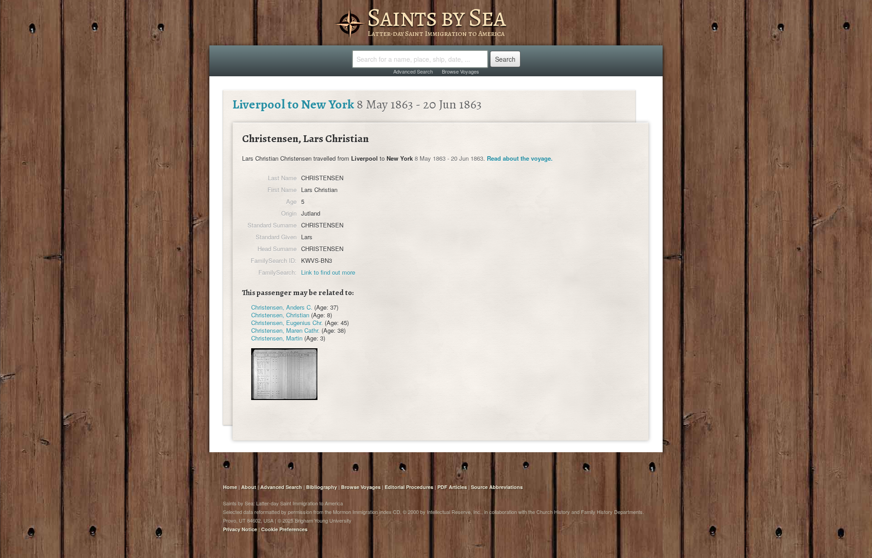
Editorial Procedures (409, 487)
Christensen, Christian (280, 315)
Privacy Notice (240, 529)
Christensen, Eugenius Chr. (287, 322)
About (248, 487)
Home (230, 487)
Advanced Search (413, 71)
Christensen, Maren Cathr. (285, 330)
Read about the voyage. (520, 158)
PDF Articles (452, 487)
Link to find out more (328, 272)
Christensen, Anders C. (281, 307)
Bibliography (321, 487)
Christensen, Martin (276, 338)
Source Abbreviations (497, 487)
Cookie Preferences (284, 529)
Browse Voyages (460, 71)
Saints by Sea (436, 17)
